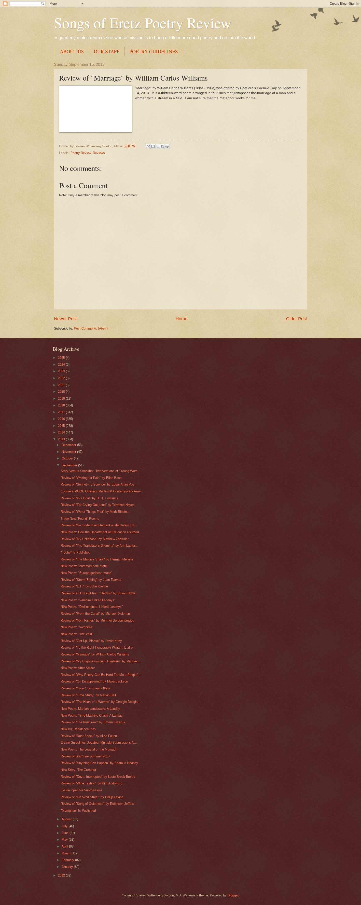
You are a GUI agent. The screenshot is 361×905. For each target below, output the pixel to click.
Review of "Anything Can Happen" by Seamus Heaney (99, 763)
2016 (62, 419)
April (65, 846)
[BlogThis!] (153, 146)
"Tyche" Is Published (75, 552)
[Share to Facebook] (162, 146)
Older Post (296, 318)
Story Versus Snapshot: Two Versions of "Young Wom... (100, 471)
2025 (62, 358)
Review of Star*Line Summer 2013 (85, 756)
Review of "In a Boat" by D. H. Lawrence (89, 498)
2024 (62, 364)
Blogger (233, 895)
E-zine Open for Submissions (81, 790)
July (65, 826)
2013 (62, 439)
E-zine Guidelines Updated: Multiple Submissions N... (99, 742)
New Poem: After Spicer (78, 668)
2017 (62, 412)
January (68, 867)
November (69, 452)
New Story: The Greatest (78, 770)
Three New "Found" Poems (80, 518)
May (65, 839)
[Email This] (148, 146)
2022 (62, 378)
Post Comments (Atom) (91, 328)
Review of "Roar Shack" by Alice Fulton (89, 736)
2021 (62, 385)
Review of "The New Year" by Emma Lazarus (93, 722)
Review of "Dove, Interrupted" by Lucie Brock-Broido (98, 777)
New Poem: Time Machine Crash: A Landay (92, 715)
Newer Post (65, 318)
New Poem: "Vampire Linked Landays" (88, 600)
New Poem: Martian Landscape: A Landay (90, 708)
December (69, 445)
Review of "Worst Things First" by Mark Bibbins (94, 512)
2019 (62, 398)
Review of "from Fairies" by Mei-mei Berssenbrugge (97, 620)
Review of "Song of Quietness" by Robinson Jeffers (97, 804)
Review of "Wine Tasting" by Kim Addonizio (91, 783)
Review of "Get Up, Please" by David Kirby (91, 641)
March (66, 853)
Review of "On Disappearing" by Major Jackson (94, 681)
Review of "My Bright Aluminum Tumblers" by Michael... (100, 661)
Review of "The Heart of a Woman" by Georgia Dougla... (100, 702)
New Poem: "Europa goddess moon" (86, 573)
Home (181, 318)
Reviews (99, 153)
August (67, 819)
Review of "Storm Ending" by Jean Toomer (91, 580)
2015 (62, 426)
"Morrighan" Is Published (78, 810)
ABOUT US (72, 51)
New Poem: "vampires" (77, 627)
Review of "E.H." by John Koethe (84, 586)
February (68, 860)
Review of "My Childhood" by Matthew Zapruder (94, 539)
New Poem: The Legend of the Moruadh (89, 749)
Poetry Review (80, 153)
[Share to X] (157, 146)
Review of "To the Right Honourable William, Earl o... (98, 647)
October (68, 458)
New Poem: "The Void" (77, 634)
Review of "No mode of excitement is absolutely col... (99, 525)
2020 (62, 391)
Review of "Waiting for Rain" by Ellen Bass (91, 478)
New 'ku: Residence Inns (78, 729)
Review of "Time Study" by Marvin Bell (88, 695)
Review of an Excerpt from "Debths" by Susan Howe (98, 593)
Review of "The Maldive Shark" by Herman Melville (97, 559)
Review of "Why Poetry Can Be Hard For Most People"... (101, 675)
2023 (62, 371)
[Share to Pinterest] (167, 146)
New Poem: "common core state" (84, 566)
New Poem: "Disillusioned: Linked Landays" (92, 607)
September (70, 465)
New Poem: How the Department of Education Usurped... (101, 532)
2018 (62, 405)
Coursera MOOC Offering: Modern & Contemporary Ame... (102, 491)
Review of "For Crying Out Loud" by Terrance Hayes (98, 505)
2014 (62, 432)
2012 (62, 875)
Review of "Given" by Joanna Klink (85, 688)
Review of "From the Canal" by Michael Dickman (95, 613)
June (65, 833)
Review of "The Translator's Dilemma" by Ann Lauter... (99, 545)
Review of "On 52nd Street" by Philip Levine (92, 797)
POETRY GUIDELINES (153, 51)
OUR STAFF (106, 51)
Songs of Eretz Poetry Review (142, 22)
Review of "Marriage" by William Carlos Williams (95, 654)
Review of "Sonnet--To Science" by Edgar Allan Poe (97, 484)
